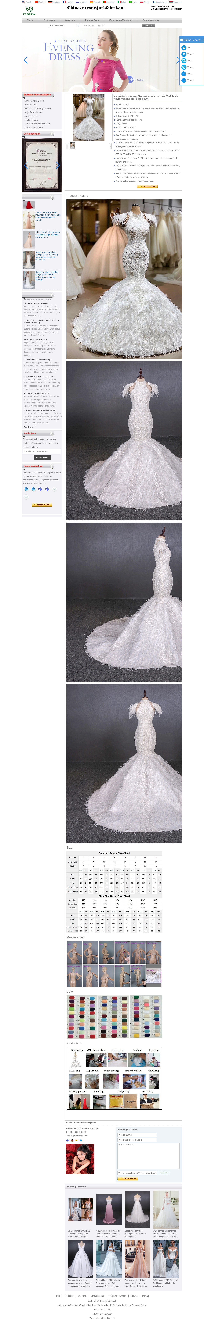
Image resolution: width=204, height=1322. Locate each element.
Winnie (189, 67)
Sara (189, 61)
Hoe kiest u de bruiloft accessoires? (39, 358)
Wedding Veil (29, 408)
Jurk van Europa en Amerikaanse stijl (40, 392)
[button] (98, 89)
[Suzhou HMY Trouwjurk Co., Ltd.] (29, 15)
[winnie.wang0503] (67, 1140)
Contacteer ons (150, 20)
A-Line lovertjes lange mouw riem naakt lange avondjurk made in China (47, 216)
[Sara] (33, 489)
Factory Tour (92, 20)
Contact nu (42, 505)
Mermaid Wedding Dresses (38, 108)
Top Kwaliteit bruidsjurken (37, 123)
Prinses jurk (30, 104)
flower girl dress (32, 116)
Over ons (70, 20)
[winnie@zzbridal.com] (76, 1140)
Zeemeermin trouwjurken (84, 1123)
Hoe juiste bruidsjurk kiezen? (36, 375)
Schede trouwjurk (31, 425)
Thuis (30, 20)
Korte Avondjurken (33, 127)
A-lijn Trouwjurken (33, 112)
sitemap (145, 1296)
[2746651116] (72, 1140)
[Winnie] (26, 489)
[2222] (102, 91)
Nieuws (134, 1296)
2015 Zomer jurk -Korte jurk (35, 321)
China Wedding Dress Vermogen (38, 341)
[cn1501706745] (80, 1140)
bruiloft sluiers (31, 120)
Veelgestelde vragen (117, 1296)
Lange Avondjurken (34, 101)
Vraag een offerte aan (120, 20)
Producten (49, 20)
